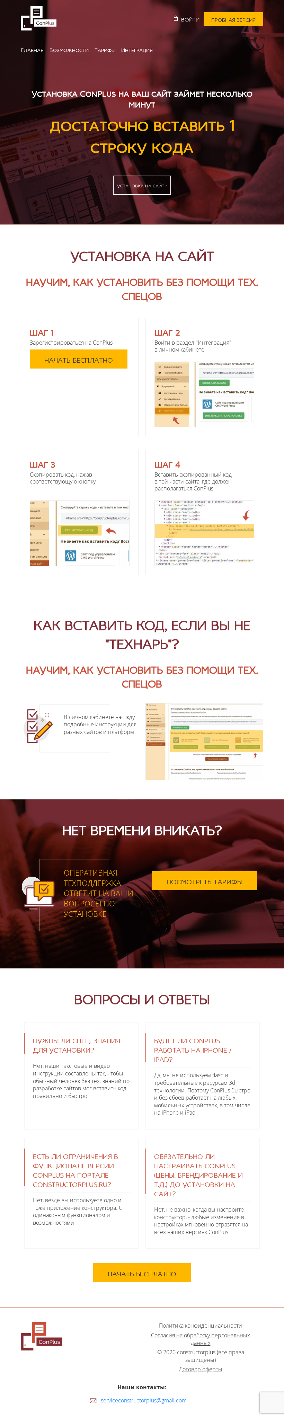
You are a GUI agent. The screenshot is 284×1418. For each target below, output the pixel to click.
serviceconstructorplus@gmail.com (144, 1400)
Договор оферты (200, 1369)
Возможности (69, 49)
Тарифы (105, 49)
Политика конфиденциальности (200, 1325)
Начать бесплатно (78, 359)
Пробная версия (233, 19)
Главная (32, 49)
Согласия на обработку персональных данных (200, 1339)
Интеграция (137, 49)
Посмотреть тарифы (204, 880)
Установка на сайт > (142, 185)
